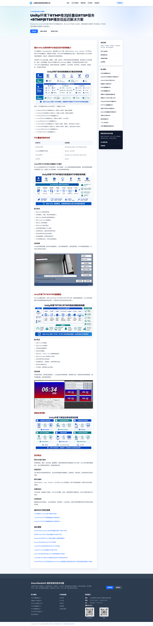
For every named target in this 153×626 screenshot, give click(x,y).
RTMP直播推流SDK (106, 73)
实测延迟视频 (104, 58)
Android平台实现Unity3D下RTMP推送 (45, 542)
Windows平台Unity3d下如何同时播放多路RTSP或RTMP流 (50, 530)
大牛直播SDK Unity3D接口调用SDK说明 (45, 513)
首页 (68, 3)
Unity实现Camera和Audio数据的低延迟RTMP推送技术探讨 (51, 557)
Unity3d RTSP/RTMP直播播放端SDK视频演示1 (47, 517)
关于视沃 (62, 598)
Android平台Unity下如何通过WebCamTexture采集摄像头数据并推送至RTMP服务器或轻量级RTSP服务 (63, 561)
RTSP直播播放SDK (105, 91)
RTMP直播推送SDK (36, 598)
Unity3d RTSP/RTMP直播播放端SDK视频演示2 (47, 521)
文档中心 (62, 603)
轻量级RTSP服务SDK (106, 84)
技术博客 (103, 62)
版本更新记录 (104, 55)
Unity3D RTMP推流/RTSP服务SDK (109, 76)
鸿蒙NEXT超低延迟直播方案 (108, 94)
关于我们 (90, 3)
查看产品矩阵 (43, 31)
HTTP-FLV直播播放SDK (107, 105)
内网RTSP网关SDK (105, 115)
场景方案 (83, 3)
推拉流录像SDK (105, 119)
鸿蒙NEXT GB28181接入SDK (108, 98)
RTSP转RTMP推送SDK (36, 611)
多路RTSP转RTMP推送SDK (108, 108)
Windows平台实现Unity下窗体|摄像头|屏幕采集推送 (49, 538)
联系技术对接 (54, 31)
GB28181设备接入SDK (36, 603)
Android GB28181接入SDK (108, 80)
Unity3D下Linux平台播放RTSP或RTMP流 (45, 550)
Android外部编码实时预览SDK (108, 112)
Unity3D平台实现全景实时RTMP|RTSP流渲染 (47, 546)
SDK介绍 (62, 600)
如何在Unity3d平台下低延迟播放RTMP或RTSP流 (48, 534)
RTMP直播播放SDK (106, 87)
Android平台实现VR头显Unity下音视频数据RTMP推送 (49, 554)
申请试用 (119, 3)
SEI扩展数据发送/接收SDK (107, 126)
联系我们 (97, 3)
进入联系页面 (104, 142)
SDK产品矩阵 (74, 3)
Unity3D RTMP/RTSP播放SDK (108, 101)
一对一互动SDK (105, 122)
